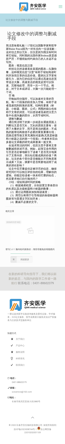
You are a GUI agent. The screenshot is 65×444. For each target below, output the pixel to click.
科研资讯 (20, 358)
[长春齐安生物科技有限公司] (32, 7)
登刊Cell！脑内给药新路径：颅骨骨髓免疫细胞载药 (30, 249)
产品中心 (20, 345)
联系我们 (20, 365)
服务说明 (20, 352)
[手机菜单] (60, 6)
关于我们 (20, 339)
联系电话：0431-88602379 (36, 283)
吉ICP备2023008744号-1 (25, 429)
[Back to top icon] (32, 417)
